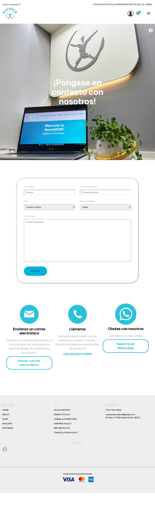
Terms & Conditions (65, 419)
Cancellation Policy (66, 432)
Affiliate (7, 423)
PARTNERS (7, 428)
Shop (5, 419)
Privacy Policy (62, 414)
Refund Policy (62, 428)
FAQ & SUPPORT (62, 410)
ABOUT (6, 414)
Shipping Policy (63, 423)
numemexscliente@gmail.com (120, 414)
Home (5, 410)
